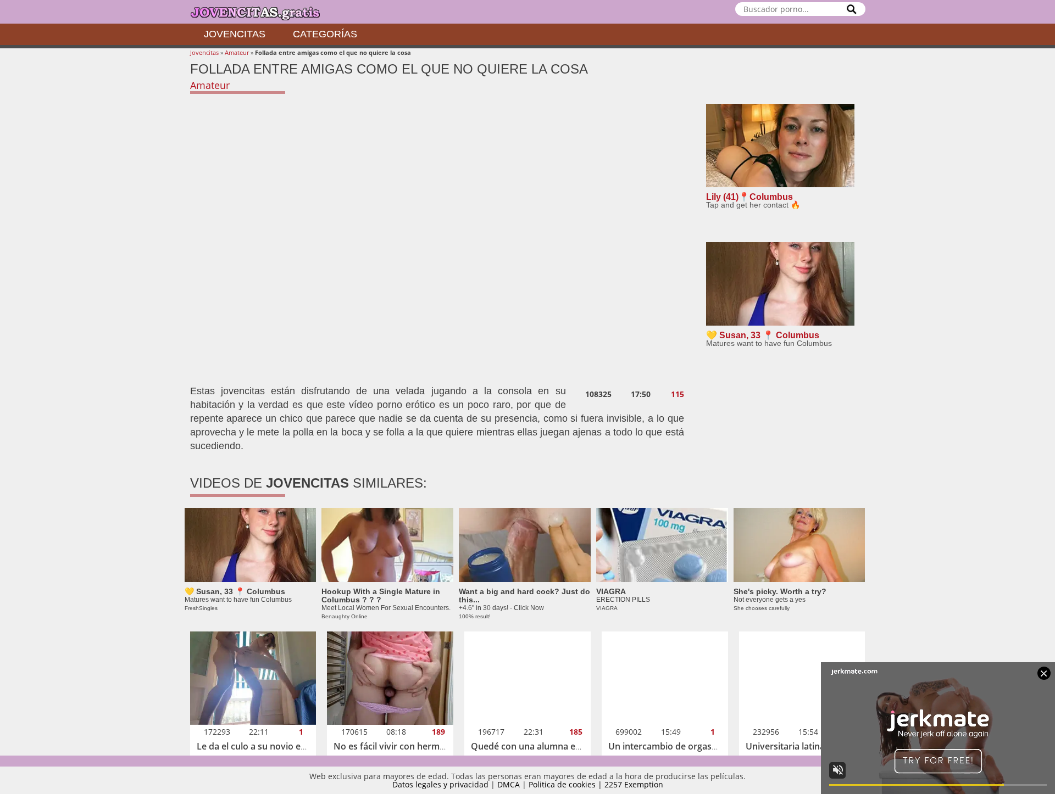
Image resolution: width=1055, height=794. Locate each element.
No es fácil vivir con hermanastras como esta (427, 746)
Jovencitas (234, 34)
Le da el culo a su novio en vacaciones (275, 746)
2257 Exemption (633, 784)
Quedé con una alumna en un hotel (544, 746)
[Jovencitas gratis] (264, 11)
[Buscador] (851, 9)
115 (677, 394)
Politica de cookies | (566, 784)
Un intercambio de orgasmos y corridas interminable (718, 746)
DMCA (508, 784)
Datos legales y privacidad (440, 784)
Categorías (325, 34)
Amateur (237, 52)
